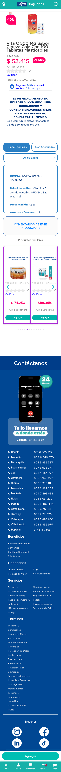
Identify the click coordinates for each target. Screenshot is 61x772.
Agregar (30, 756)
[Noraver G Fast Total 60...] (18, 280)
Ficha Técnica (16, 147)
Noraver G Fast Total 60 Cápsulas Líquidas (18, 259)
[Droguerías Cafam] (30, 4)
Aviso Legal (30, 157)
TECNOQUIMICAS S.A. (17, 283)
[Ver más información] (3, 4)
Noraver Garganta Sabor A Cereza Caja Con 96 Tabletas (45, 259)
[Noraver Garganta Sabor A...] (45, 280)
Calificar (12, 75)
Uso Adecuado (44, 147)
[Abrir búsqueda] (56, 4)
